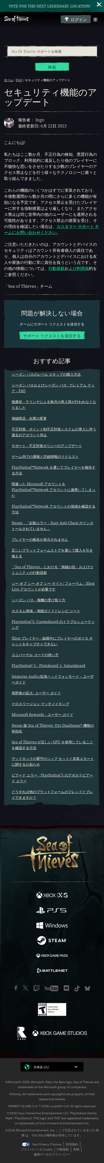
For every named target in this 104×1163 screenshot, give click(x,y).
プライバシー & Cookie (37, 1149)
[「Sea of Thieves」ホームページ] (31, 19)
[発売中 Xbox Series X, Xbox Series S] (52, 895)
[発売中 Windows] (52, 926)
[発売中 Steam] (52, 941)
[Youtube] (51, 988)
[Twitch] (36, 988)
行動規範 (56, 268)
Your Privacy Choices (47, 1144)
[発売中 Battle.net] (52, 971)
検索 (52, 67)
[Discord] (66, 988)
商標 (76, 1149)
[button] (52, 1067)
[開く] (95, 19)
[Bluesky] (87, 988)
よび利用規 (79, 268)
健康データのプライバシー (52, 1154)
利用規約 (72, 1144)
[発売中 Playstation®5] (52, 910)
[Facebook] (16, 988)
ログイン (79, 19)
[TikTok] (77, 988)
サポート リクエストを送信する (52, 335)
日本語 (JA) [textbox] (41, 1067)
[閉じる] (99, 4)
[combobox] (52, 51)
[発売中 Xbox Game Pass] (52, 956)
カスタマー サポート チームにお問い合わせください (51, 229)
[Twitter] (25, 988)
